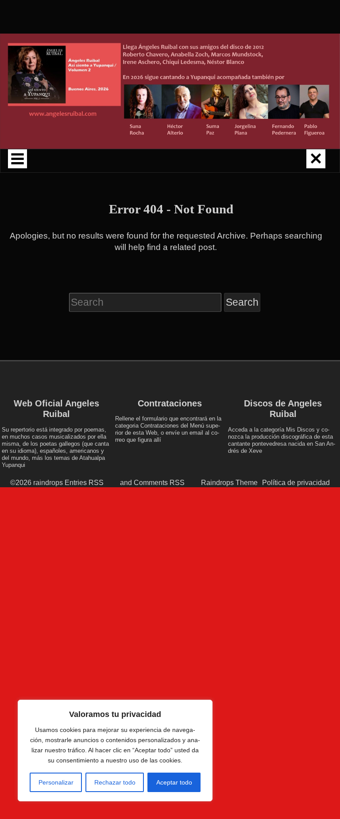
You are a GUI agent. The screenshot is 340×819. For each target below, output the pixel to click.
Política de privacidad (296, 482)
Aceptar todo (174, 782)
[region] (115, 750)
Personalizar (56, 782)
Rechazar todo (114, 782)
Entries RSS (84, 482)
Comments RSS (159, 482)
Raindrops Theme (229, 482)
